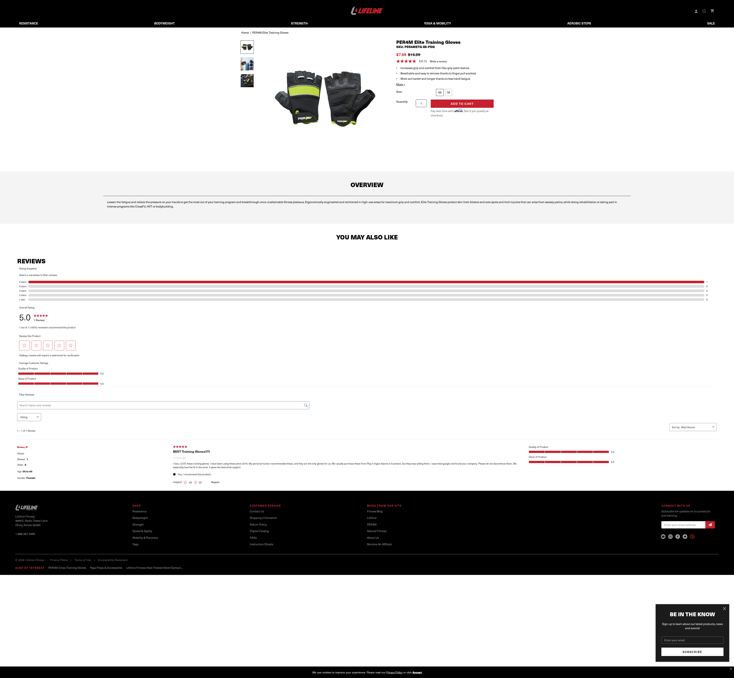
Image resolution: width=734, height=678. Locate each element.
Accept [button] (417, 672)
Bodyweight (164, 23)
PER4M (372, 524)
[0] (712, 11)
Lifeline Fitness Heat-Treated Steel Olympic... (154, 568)
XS (440, 92)
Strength (299, 23)
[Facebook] (677, 536)
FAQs (253, 538)
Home (245, 32)
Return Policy (258, 524)
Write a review (438, 61)
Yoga (135, 544)
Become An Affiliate (379, 544)
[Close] (724, 608)
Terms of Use (83, 560)
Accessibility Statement (113, 560)
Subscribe (692, 652)
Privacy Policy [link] (394, 672)
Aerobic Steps (579, 23)
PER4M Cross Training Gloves (67, 568)
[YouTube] (663, 536)
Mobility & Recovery (145, 538)
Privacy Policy (59, 560)
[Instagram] (670, 536)
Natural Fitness (376, 531)
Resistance (28, 23)
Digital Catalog (259, 531)
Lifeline (372, 518)
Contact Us (257, 511)
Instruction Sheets (261, 544)
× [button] (731, 669)
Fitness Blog (375, 511)
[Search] (704, 11)
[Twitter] (685, 536)
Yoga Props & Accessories (106, 568)
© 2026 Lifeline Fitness (29, 560)
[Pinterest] (692, 536)
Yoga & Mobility (437, 23)
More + (400, 84)
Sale (711, 23)
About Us (373, 538)
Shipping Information (263, 518)
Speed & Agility (142, 531)
